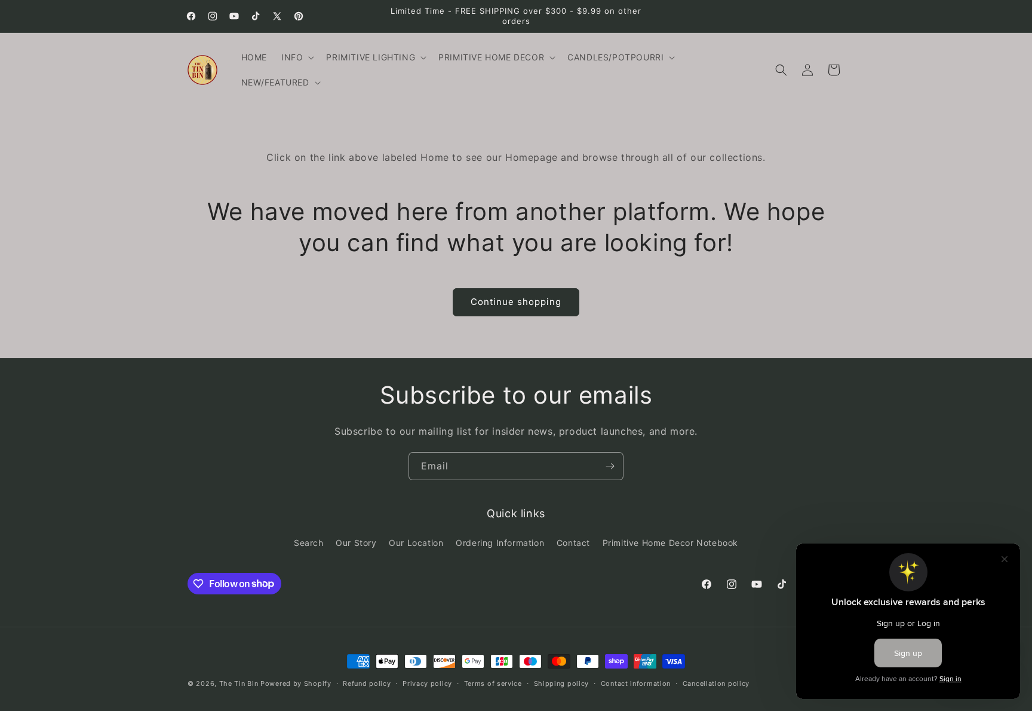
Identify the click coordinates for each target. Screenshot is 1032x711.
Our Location (416, 543)
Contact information (636, 683)
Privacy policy (427, 683)
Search (309, 543)
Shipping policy (561, 683)
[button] (296, 57)
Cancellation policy (716, 683)
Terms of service (493, 683)
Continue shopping (516, 301)
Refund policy (367, 683)
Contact (573, 543)
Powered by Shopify (295, 683)
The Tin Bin (239, 683)
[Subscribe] (610, 466)
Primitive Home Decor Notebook (670, 543)
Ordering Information (500, 543)
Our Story (356, 543)
